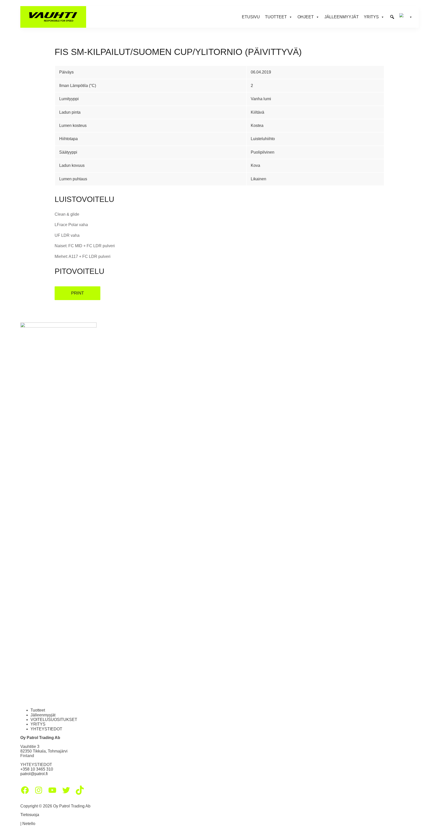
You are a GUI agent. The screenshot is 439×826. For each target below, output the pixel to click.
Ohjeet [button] (305, 17)
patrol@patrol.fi (34, 774)
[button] (392, 17)
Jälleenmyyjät (341, 17)
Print (77, 293)
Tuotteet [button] (276, 17)
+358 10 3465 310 (36, 769)
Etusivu (251, 17)
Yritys (371, 17)
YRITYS (37, 724)
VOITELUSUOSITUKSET (53, 719)
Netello (28, 823)
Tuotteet (37, 710)
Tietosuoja (29, 815)
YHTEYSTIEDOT (46, 729)
